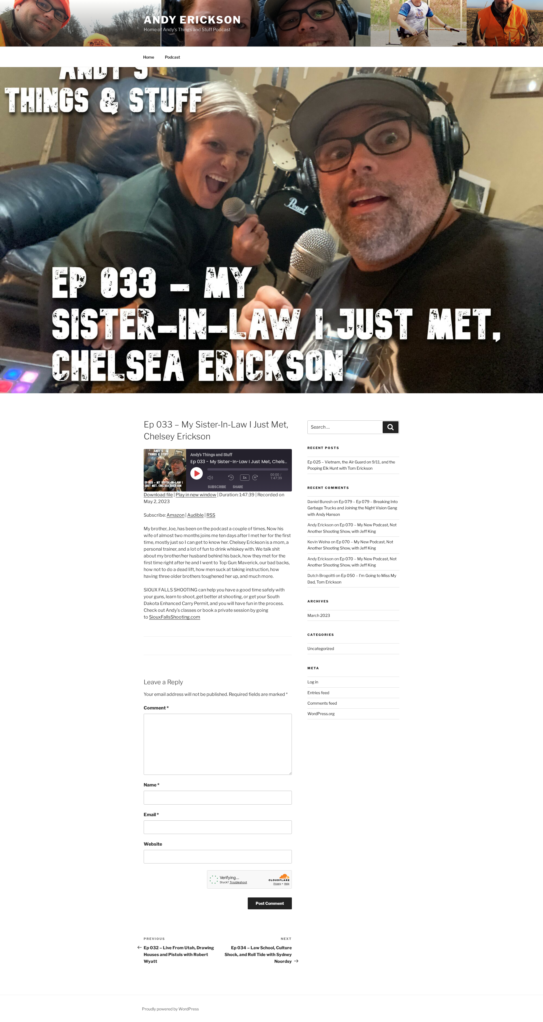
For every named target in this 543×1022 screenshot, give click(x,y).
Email (151, 814)
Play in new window (196, 494)
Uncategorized (320, 648)
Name (152, 785)
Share (238, 486)
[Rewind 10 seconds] (232, 477)
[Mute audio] (216, 477)
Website (153, 844)
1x (245, 477)
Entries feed (318, 692)
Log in (312, 681)
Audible (195, 515)
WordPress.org (321, 713)
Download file (158, 494)
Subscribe (217, 486)
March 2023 (318, 615)
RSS (210, 515)
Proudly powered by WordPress (170, 1008)
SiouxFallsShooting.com (174, 617)
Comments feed (322, 703)
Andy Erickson (192, 20)
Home (148, 57)
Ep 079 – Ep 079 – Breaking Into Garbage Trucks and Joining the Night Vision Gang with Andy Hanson (352, 508)
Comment (156, 708)
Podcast (172, 57)
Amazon (175, 515)
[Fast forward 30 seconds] (261, 477)
